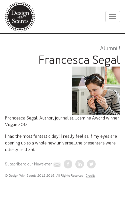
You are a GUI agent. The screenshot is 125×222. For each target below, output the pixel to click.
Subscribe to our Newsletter (28, 164)
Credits (90, 175)
